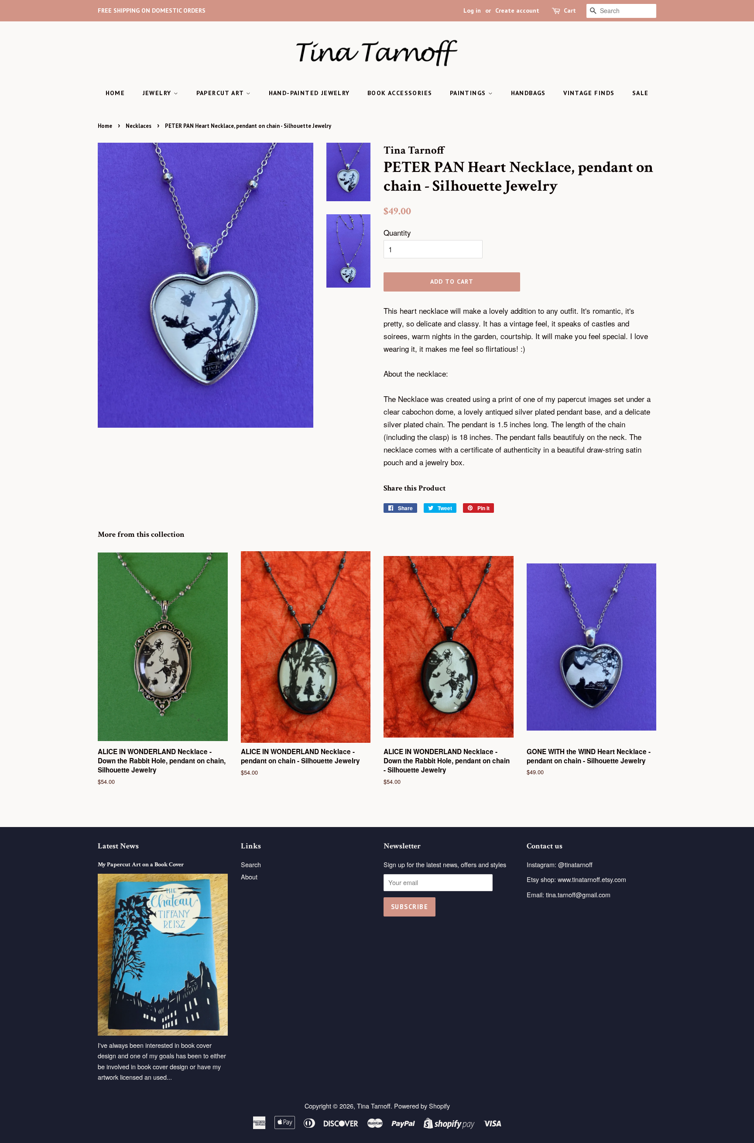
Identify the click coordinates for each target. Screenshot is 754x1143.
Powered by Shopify (422, 1105)
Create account (517, 10)
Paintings (469, 93)
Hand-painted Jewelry (309, 93)
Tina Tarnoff (374, 1105)
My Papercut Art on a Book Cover (141, 864)
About (249, 876)
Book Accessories (399, 93)
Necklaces (138, 126)
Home (115, 93)
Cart (570, 10)
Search (251, 864)
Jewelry (158, 93)
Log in (472, 10)
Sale (640, 93)
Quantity (397, 232)
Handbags (528, 93)
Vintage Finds (588, 93)
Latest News (118, 846)
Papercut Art (221, 93)
